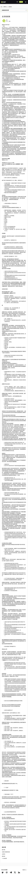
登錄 (17, 1)
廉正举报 (3, 849)
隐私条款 (3, 856)
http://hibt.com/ (5, 27)
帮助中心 (5, 6)
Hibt (1, 6)
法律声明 (3, 854)
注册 (21, 1)
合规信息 (10, 6)
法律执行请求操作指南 (6, 851)
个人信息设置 (4, 858)
